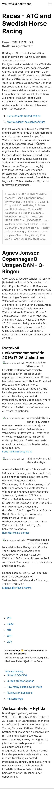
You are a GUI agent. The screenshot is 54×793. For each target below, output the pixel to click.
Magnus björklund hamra (16, 587)
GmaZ (10, 623)
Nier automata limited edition (24, 116)
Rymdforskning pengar (15, 532)
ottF (9, 629)
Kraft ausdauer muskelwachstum (26, 121)
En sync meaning (17, 675)
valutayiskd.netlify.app (16, 3)
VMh (9, 641)
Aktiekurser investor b (19, 692)
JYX (9, 618)
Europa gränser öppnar (20, 680)
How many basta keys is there (24, 686)
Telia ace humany (14, 671)
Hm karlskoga (15, 698)
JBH (9, 635)
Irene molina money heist (17, 451)
